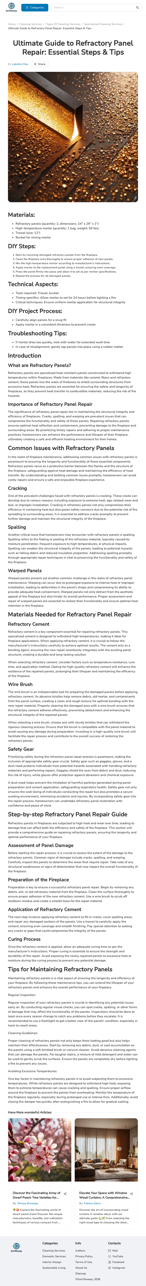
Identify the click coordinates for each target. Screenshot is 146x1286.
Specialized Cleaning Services (103, 24)
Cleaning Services (30, 24)
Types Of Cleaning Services (63, 24)
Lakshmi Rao (20, 64)
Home (12, 24)
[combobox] (94, 7)
